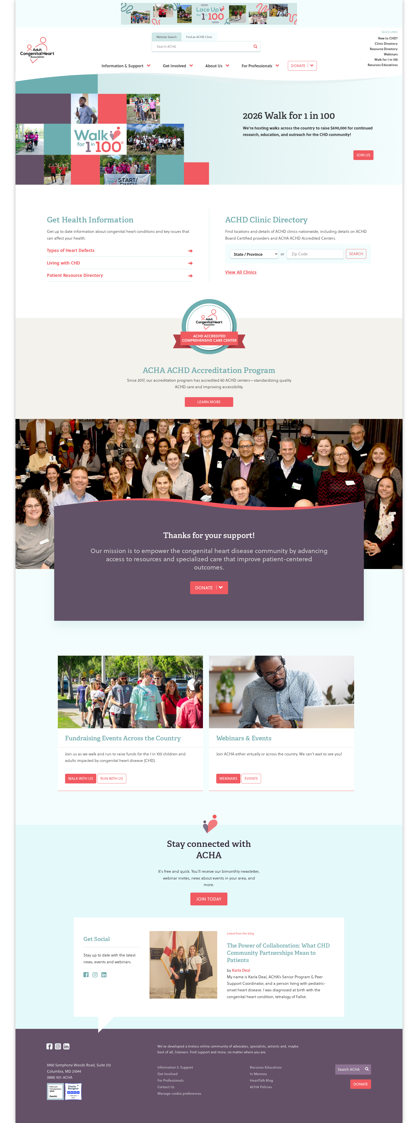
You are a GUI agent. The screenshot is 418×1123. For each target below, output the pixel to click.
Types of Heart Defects (71, 250)
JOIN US (363, 155)
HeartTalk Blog (261, 1080)
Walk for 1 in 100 (386, 59)
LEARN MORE (209, 401)
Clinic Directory (386, 43)
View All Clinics (241, 272)
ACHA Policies (261, 1086)
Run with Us (111, 778)
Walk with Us (80, 778)
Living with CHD (63, 262)
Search (356, 253)
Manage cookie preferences (179, 1093)
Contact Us (165, 1086)
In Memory (258, 1073)
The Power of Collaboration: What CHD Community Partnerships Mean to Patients (278, 953)
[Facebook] (49, 1046)
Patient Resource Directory (75, 275)
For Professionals (257, 65)
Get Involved (175, 65)
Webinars (391, 54)
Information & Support (123, 65)
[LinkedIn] (66, 1046)
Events (251, 778)
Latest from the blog (240, 933)
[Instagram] (58, 1046)
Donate (298, 65)
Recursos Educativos (383, 64)
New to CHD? (388, 38)
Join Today (208, 898)
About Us (214, 65)
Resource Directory (384, 48)
